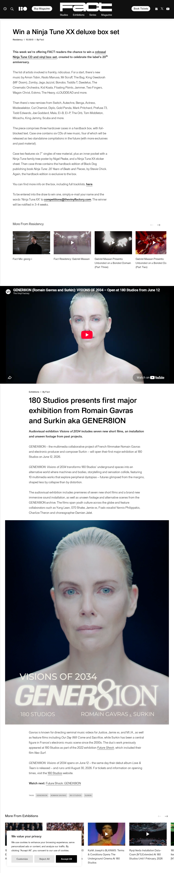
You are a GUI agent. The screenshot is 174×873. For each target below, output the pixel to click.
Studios (64, 14)
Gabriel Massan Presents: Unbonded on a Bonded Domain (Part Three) (113, 262)
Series (92, 14)
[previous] (152, 225)
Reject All (44, 858)
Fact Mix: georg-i (22, 258)
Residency (18, 39)
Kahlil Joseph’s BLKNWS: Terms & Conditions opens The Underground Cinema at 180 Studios (106, 856)
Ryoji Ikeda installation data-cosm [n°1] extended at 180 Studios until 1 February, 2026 (146, 854)
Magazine (106, 14)
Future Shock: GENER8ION (63, 783)
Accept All (66, 858)
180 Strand (23, 9)
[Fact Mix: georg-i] (31, 242)
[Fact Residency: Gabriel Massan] (72, 242)
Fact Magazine (86, 7)
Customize (22, 858)
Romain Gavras (58, 795)
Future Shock (105, 747)
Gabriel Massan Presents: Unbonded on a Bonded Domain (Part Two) (154, 262)
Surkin (88, 795)
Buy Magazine (42, 8)
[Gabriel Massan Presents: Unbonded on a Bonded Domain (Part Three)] (113, 242)
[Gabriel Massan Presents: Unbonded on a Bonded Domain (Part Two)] (154, 242)
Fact (42, 39)
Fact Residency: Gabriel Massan (72, 258)
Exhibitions (78, 14)
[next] (158, 225)
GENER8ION (42, 795)
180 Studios (55, 773)
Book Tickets (141, 8)
